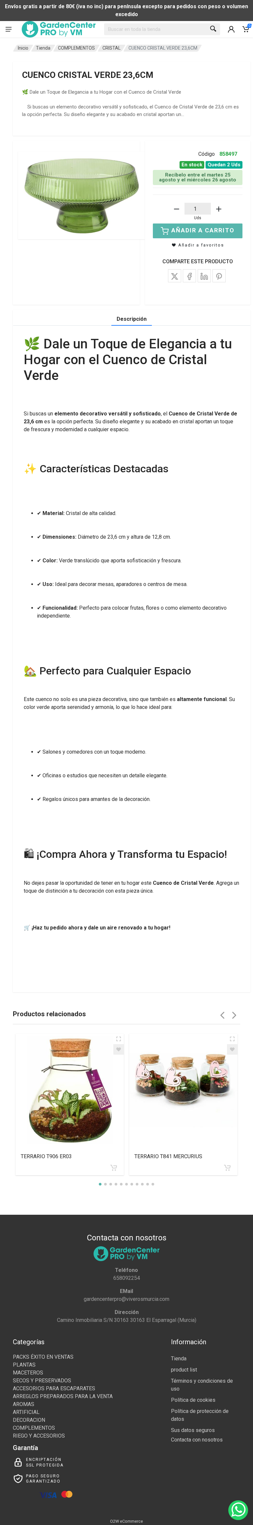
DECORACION (29, 1420)
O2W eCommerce (126, 1521)
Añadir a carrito (203, 230)
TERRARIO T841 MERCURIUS (168, 1156)
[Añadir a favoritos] (118, 1049)
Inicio (23, 48)
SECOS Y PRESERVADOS (42, 1380)
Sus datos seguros (193, 1430)
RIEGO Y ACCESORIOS (39, 1436)
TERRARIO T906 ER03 (46, 1156)
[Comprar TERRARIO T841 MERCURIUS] (227, 1168)
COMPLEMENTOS (76, 48)
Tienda (43, 48)
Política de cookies (193, 1400)
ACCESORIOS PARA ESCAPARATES (54, 1388)
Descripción (132, 319)
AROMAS (23, 1404)
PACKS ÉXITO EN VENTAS (43, 1357)
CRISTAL (111, 48)
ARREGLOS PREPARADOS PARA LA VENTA (63, 1396)
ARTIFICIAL (26, 1412)
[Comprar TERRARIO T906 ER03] (114, 1168)
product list (184, 1370)
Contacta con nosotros (197, 1440)
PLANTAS (24, 1365)
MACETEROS (28, 1373)
